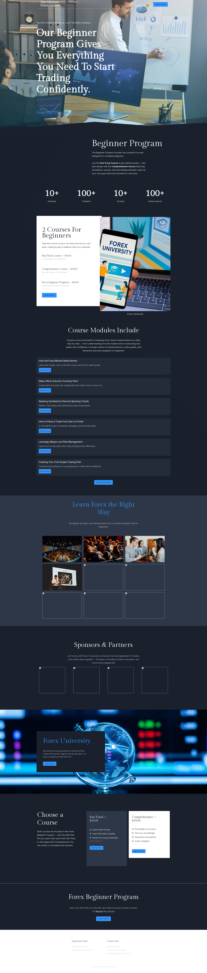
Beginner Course (80, 946)
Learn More (160, 4)
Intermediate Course (81, 950)
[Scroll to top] (201, 953)
